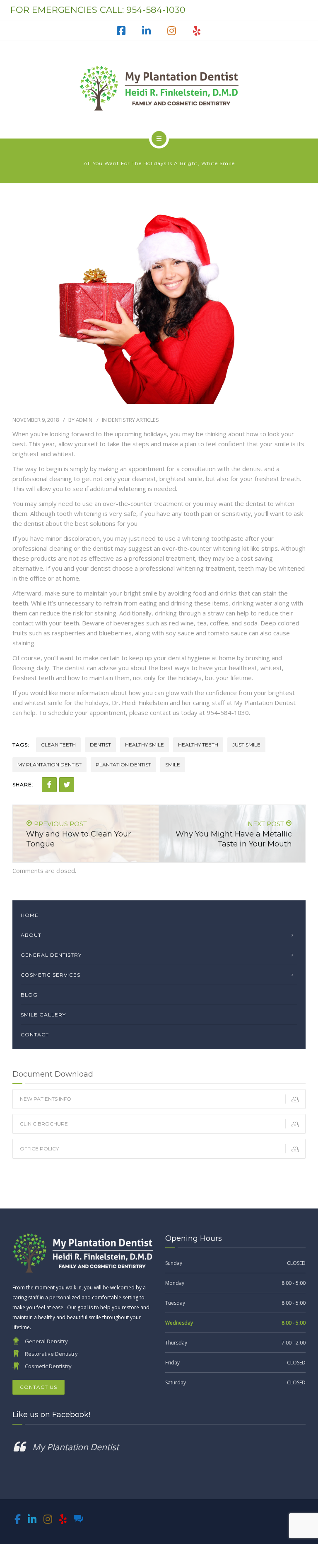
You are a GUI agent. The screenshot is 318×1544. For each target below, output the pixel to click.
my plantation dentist (49, 764)
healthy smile (144, 745)
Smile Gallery (43, 1015)
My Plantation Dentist (75, 1447)
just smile (246, 745)
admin (84, 419)
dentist (100, 745)
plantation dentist (123, 764)
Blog (29, 995)
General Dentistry (51, 955)
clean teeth (58, 745)
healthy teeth (198, 745)
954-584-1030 (156, 10)
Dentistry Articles (133, 419)
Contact (35, 1034)
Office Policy (39, 1148)
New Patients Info (45, 1099)
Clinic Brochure (44, 1124)
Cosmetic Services (50, 975)
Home (30, 915)
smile (172, 764)
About (31, 935)
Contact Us (38, 1387)
